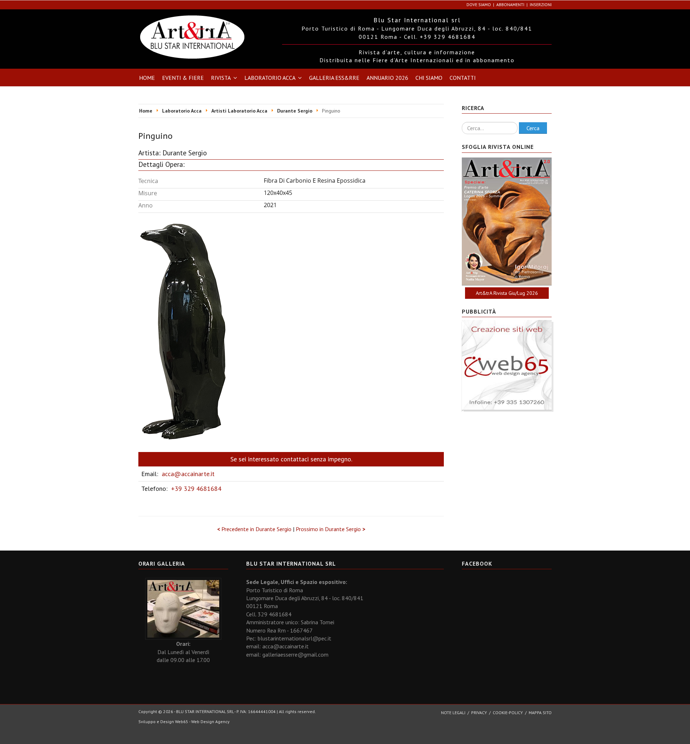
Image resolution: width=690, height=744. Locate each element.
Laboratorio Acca (269, 77)
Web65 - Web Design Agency (202, 721)
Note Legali (453, 712)
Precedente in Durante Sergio (255, 529)
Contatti (463, 77)
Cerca (532, 128)
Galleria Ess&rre (334, 77)
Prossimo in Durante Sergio (330, 529)
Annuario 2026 (387, 77)
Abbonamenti (510, 4)
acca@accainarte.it (188, 474)
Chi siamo (428, 77)
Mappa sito (540, 712)
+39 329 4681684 (196, 488)
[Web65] (507, 364)
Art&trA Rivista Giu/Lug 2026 (507, 293)
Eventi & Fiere (183, 77)
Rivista (221, 77)
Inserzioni (541, 4)
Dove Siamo (478, 4)
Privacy (479, 712)
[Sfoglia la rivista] (507, 222)
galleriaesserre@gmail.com (295, 654)
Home (147, 77)
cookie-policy (508, 712)
